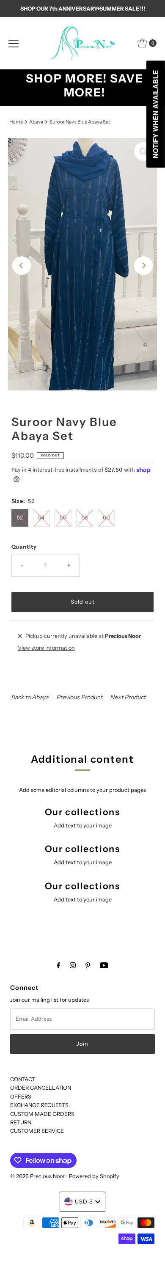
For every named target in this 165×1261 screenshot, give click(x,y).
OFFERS (20, 1096)
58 (85, 517)
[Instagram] (73, 965)
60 (106, 517)
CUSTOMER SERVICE (37, 1131)
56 (63, 517)
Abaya (36, 122)
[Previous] (21, 265)
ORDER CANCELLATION (40, 1088)
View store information (46, 648)
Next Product (128, 697)
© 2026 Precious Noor (37, 1176)
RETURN (20, 1122)
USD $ (84, 1201)
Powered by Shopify (94, 1176)
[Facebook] (58, 965)
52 (20, 517)
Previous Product (79, 697)
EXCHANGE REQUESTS (39, 1105)
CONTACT (22, 1079)
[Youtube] (104, 965)
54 (41, 517)
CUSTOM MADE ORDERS (42, 1114)
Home (16, 122)
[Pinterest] (87, 965)
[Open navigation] (13, 43)
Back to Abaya (30, 697)
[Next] (143, 265)
